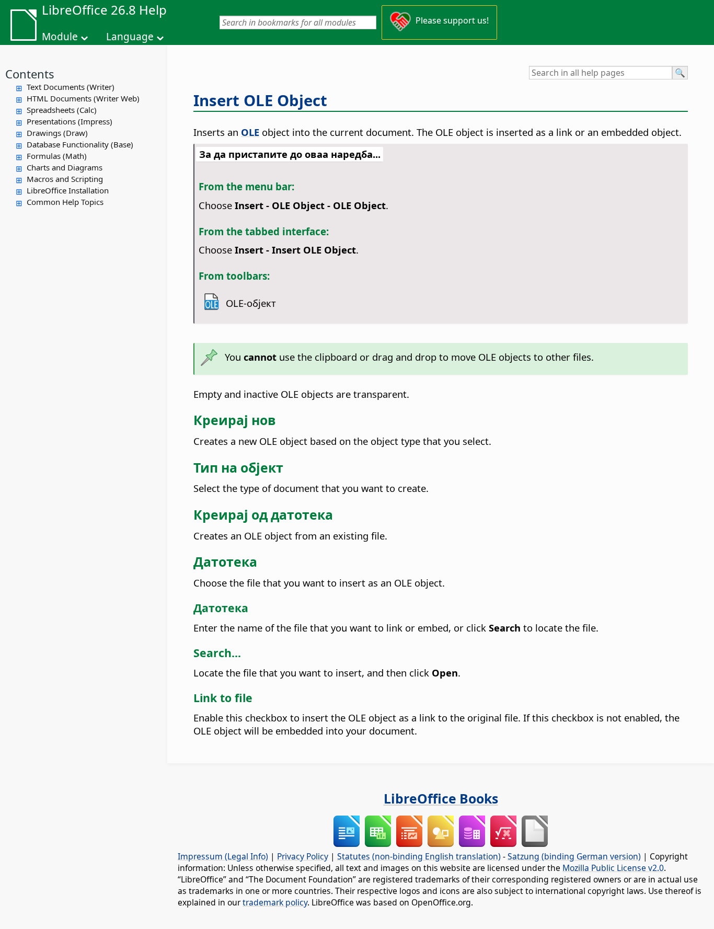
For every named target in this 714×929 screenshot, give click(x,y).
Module (60, 36)
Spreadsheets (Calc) (62, 110)
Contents (29, 74)
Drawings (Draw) (57, 133)
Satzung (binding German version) (574, 856)
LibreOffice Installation (68, 190)
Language (130, 36)
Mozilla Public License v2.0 (613, 868)
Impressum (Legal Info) (223, 856)
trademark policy (275, 902)
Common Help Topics (65, 202)
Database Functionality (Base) (80, 144)
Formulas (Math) (57, 156)
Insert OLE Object (260, 100)
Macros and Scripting (65, 179)
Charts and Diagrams (64, 167)
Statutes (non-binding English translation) (419, 856)
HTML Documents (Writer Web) (83, 98)
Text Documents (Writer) (70, 87)
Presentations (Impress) (69, 121)
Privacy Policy (302, 856)
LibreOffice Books (441, 798)
